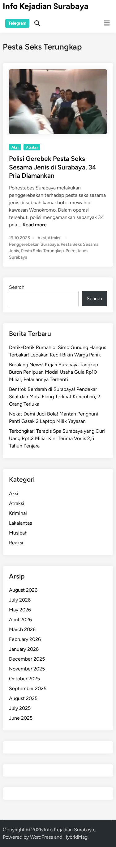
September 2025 (27, 688)
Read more (35, 225)
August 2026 (23, 590)
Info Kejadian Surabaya (45, 6)
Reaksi (16, 543)
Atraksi (32, 147)
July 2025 (20, 708)
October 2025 (24, 679)
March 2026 (22, 629)
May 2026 (20, 610)
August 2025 (23, 698)
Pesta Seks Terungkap (42, 250)
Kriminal (18, 513)
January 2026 (24, 649)
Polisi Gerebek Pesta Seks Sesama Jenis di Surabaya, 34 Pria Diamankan (52, 167)
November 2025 (27, 669)
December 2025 (27, 659)
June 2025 (20, 718)
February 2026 (25, 639)
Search (16, 287)
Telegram (17, 23)
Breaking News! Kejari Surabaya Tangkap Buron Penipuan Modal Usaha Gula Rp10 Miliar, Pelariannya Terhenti (53, 372)
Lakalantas (20, 523)
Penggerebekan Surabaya (34, 244)
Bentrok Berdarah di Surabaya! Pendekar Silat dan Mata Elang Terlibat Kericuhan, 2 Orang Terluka (54, 396)
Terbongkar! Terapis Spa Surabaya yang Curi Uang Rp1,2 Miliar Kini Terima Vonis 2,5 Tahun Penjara (57, 438)
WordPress (41, 837)
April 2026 (20, 619)
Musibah (18, 533)
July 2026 (20, 600)
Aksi (15, 147)
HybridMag (75, 837)
